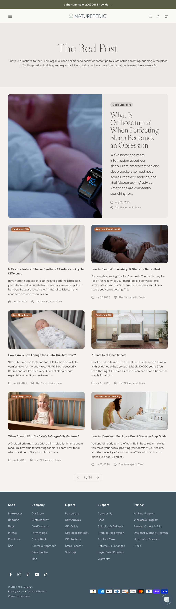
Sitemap (70, 552)
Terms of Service (36, 591)
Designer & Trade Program (151, 533)
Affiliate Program (144, 513)
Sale (11, 546)
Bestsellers (72, 513)
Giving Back (39, 539)
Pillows (12, 533)
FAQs (101, 520)
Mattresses (15, 513)
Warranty (104, 559)
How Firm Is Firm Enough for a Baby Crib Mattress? (42, 355)
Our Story (37, 513)
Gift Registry (73, 539)
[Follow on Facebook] (10, 574)
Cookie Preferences (19, 596)
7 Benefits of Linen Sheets (108, 355)
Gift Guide (71, 526)
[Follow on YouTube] (37, 574)
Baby (11, 526)
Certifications (40, 526)
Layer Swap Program (111, 552)
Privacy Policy (16, 591)
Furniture (14, 539)
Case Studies (39, 552)
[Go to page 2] (98, 477)
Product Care (106, 539)
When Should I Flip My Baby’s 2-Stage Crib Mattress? (43, 436)
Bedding (13, 520)
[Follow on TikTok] (45, 574)
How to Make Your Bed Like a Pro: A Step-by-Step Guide (128, 436)
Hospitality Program (146, 539)
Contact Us (105, 513)
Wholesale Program (146, 520)
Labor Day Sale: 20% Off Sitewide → (88, 4)
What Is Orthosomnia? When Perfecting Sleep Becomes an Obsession (134, 130)
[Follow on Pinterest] (28, 574)
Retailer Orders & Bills (148, 526)
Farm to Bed (39, 533)
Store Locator (73, 546)
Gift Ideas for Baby (77, 533)
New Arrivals (73, 520)
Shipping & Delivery (110, 526)
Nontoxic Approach (43, 546)
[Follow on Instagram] (19, 574)
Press (137, 546)
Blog (34, 559)
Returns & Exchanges (111, 546)
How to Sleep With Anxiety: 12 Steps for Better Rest (125, 269)
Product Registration (111, 533)
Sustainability (40, 520)
